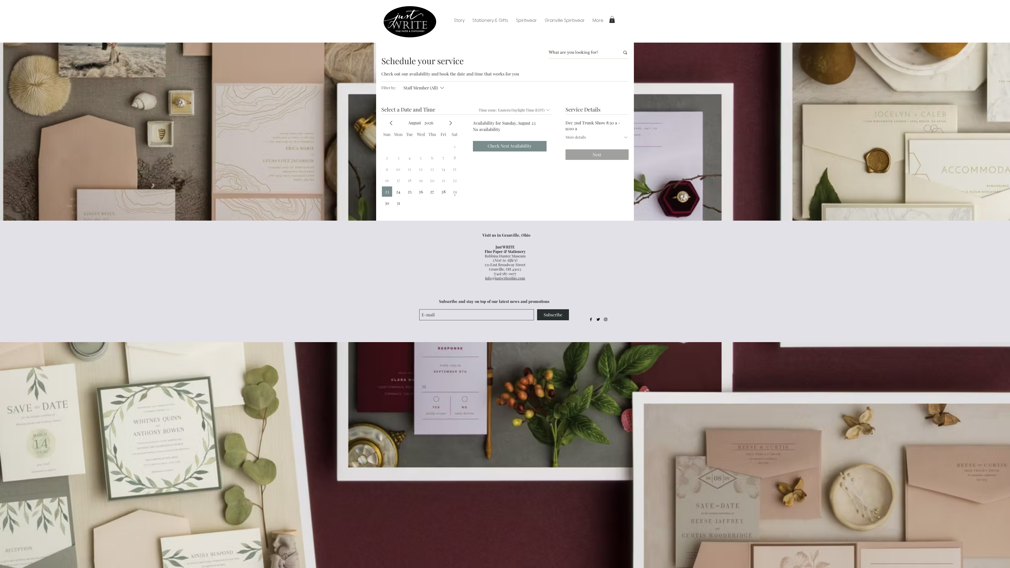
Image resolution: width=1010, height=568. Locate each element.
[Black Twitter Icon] (598, 319)
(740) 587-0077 (505, 273)
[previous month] (391, 123)
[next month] (450, 123)
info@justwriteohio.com (505, 278)
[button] (612, 19)
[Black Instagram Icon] (605, 319)
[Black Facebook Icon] (591, 319)
